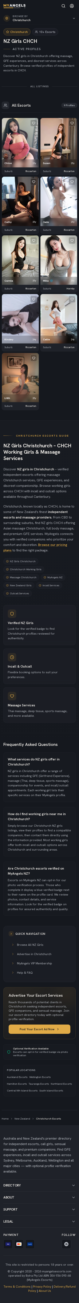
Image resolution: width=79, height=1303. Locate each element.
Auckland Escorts (17, 1077)
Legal (8, 1221)
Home (5, 1118)
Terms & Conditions (17, 1286)
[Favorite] (33, 123)
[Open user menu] (72, 6)
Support (10, 1209)
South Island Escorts (51, 1090)
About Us (45, 1291)
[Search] (63, 6)
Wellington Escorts (40, 1077)
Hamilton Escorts (17, 1084)
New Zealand (22, 1118)
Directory (12, 1185)
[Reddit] (66, 1244)
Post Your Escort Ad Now (37, 1029)
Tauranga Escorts (39, 1084)
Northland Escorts (61, 1084)
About (8, 1197)
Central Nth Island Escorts (22, 1090)
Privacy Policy (42, 1286)
